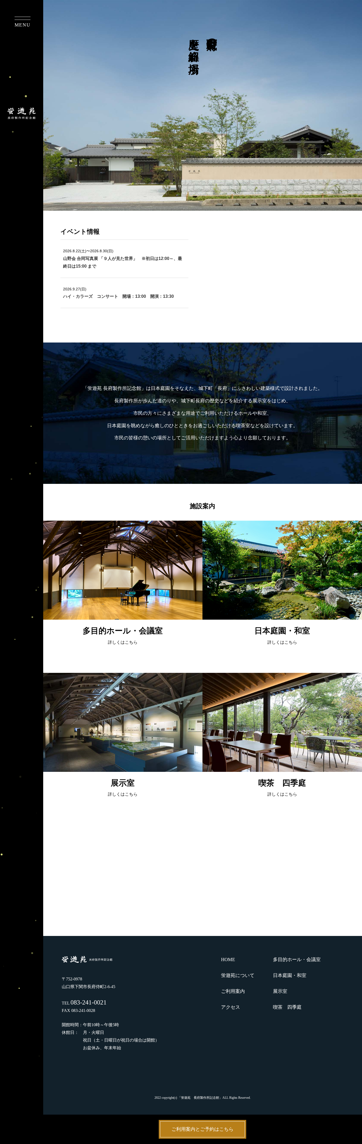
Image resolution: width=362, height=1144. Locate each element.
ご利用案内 (233, 991)
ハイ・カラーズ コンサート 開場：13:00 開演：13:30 (118, 296)
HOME (228, 959)
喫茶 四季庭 (287, 1007)
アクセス (230, 1007)
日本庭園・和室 (289, 975)
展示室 (280, 991)
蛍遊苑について (237, 975)
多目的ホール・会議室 (297, 959)
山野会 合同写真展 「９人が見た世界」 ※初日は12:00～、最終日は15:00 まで (122, 262)
